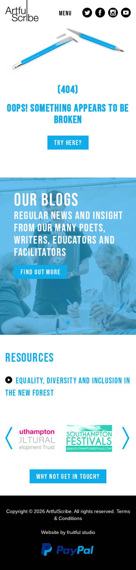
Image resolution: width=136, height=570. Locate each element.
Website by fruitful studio (68, 532)
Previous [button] (9, 438)
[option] (47, 438)
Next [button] (126, 438)
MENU (65, 13)
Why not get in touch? (68, 476)
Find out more (40, 272)
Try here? (68, 142)
